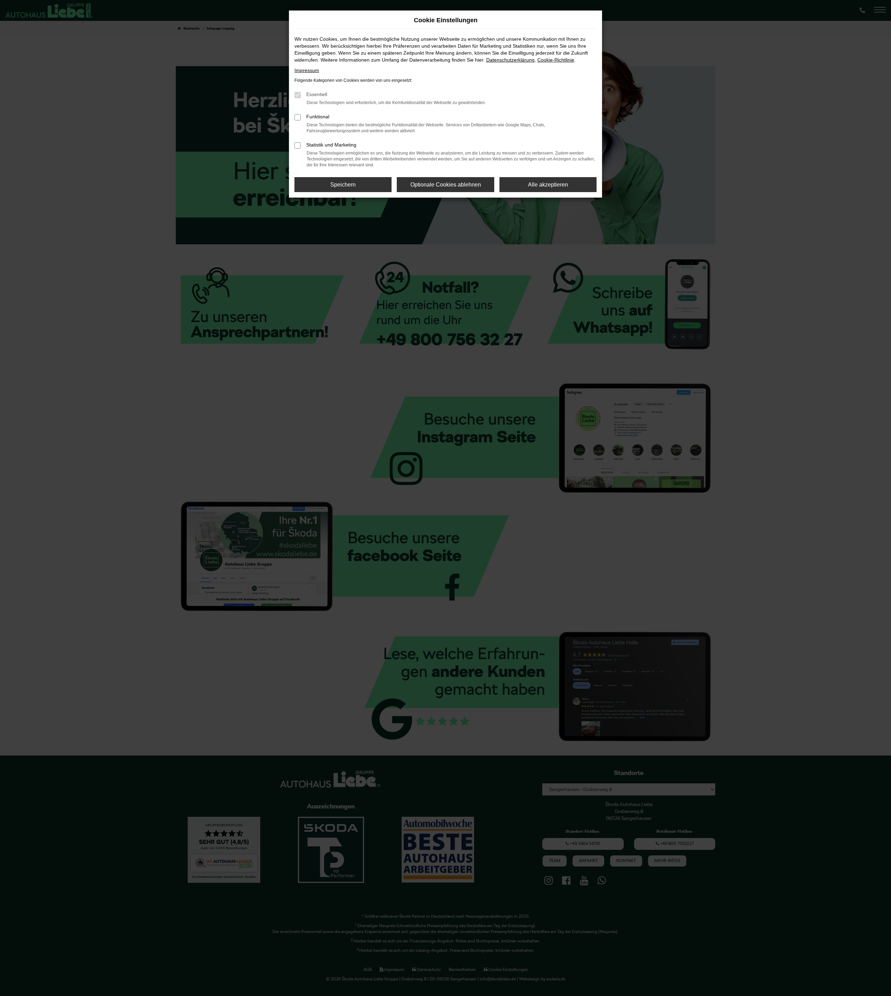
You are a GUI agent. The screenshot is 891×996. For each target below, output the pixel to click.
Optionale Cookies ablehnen (445, 185)
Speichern (343, 185)
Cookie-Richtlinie (555, 60)
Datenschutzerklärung (510, 60)
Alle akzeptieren (548, 185)
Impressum (306, 70)
